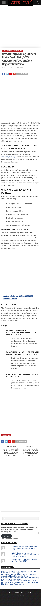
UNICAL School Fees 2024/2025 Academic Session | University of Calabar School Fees (20, 578)
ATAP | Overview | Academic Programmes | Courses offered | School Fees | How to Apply (25, 554)
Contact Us (20, 595)
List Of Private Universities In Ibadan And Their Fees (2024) (24, 560)
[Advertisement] (20, 26)
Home (9, 592)
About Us (30, 592)
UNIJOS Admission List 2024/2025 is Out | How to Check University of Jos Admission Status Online (30, 452)
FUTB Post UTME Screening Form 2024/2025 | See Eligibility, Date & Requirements (19, 583)
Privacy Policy (19, 592)
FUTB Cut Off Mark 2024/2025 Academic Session (18, 581)
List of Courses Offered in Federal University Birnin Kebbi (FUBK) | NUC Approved (19, 572)
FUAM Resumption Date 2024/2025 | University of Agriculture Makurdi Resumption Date (19, 575)
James (6, 68)
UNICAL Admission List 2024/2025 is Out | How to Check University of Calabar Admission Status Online (11, 452)
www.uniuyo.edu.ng (8, 157)
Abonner (7, 536)
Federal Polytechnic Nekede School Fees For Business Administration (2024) (24, 548)
